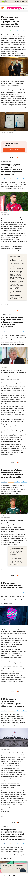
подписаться (14, 149)
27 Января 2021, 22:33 (6, 14)
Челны (2, 4)
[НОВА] (14, 8)
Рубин (6, 569)
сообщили (15, 790)
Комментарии (14, 157)
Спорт (2, 304)
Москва (9, 4)
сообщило (4, 726)
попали (7, 670)
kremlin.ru (5, 367)
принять (23, 870)
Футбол (7, 304)
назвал (13, 853)
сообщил (11, 430)
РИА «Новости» (15, 379)
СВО (2, 685)
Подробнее (21, 868)
